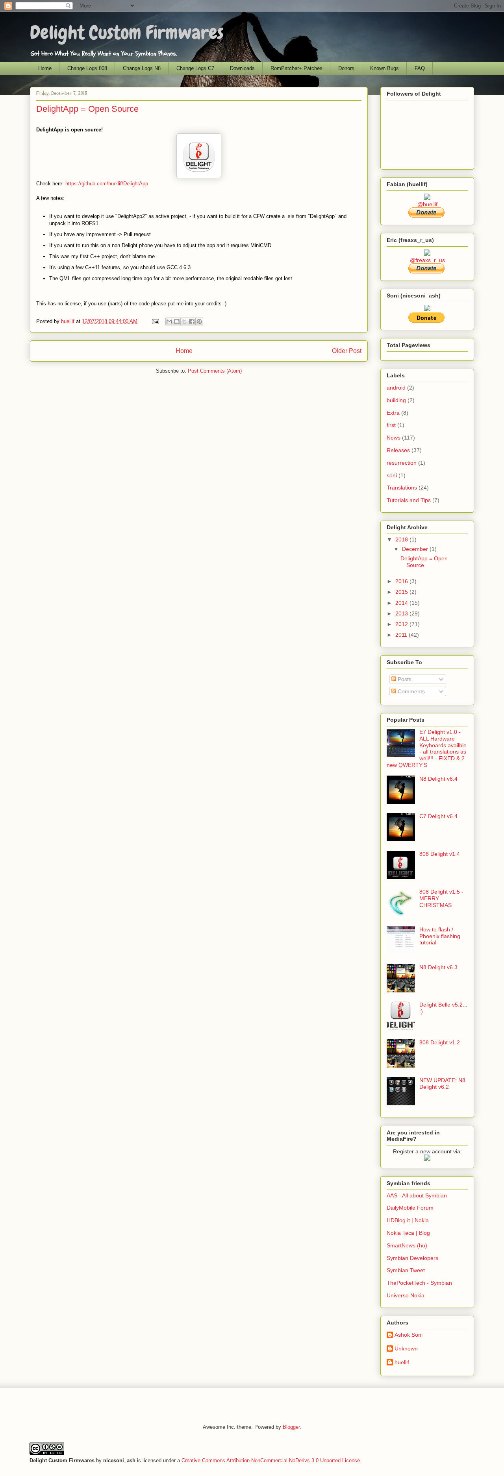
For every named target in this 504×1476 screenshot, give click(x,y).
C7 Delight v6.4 (438, 816)
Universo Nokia (405, 1295)
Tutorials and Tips (409, 500)
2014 (402, 603)
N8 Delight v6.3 (438, 967)
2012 (402, 624)
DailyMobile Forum (410, 1207)
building (396, 400)
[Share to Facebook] (192, 321)
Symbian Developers (412, 1258)
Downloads (242, 68)
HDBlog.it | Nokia (408, 1220)
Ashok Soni (408, 1335)
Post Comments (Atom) (215, 371)
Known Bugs (384, 68)
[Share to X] (184, 321)
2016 (402, 581)
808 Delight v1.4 (439, 854)
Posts (403, 679)
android (396, 387)
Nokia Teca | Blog (408, 1233)
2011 (402, 635)
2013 (402, 613)
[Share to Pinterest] (199, 321)
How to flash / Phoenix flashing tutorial (439, 936)
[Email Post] (155, 321)
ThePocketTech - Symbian (419, 1283)
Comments (410, 691)
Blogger (291, 1427)
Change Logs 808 (87, 68)
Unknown (406, 1348)
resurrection (402, 463)
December (416, 549)
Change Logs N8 (142, 68)
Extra (393, 413)
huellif (68, 321)
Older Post (346, 350)
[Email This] (169, 321)
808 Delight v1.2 (439, 1042)
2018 (402, 539)
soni (392, 475)
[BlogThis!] (177, 321)
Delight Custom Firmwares (127, 32)
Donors (346, 68)
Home (45, 68)
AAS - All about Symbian (417, 1195)
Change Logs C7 (195, 68)
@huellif (427, 204)
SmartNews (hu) (407, 1245)
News (393, 437)
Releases (398, 450)
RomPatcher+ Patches (296, 68)
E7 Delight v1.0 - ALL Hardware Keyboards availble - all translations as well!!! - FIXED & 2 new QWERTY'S (427, 748)
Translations (402, 487)
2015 (402, 592)
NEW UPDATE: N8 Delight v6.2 (442, 1083)
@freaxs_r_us (427, 260)
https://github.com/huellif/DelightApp (106, 184)
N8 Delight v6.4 (438, 779)
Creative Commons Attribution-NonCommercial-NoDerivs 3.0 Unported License (271, 1460)
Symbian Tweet (406, 1270)
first (391, 425)
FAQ (420, 68)
